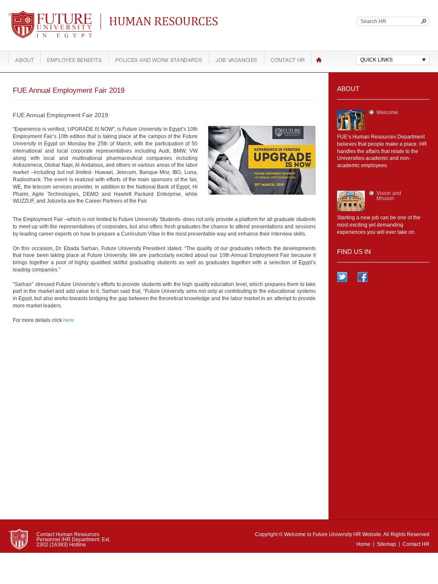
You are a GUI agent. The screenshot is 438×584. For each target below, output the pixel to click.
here (68, 320)
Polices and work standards (159, 60)
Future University (40, 15)
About (24, 60)
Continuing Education (142, 20)
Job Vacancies (236, 60)
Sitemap (386, 544)
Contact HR (288, 60)
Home (319, 59)
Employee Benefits (74, 60)
